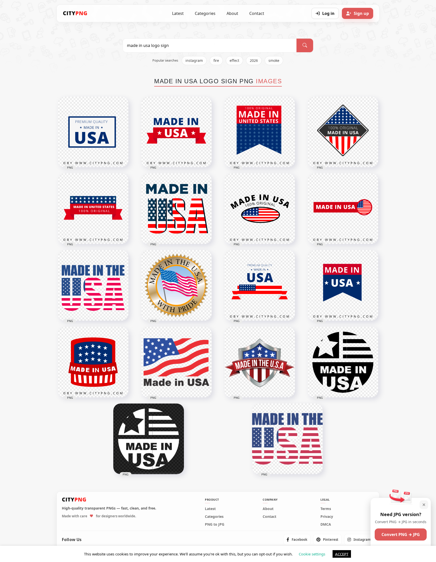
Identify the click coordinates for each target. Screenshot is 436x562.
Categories (205, 13)
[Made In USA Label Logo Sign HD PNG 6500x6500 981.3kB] (93, 362)
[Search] (304, 45)
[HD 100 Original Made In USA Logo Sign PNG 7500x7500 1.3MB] (343, 132)
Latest (178, 13)
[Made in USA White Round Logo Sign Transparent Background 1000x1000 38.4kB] (148, 439)
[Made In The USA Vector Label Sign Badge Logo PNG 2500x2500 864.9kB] (176, 285)
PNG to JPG (214, 524)
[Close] (424, 504)
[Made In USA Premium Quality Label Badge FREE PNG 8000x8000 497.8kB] (259, 285)
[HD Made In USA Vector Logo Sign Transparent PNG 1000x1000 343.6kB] (176, 362)
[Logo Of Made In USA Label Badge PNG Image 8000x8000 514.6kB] (343, 208)
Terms (325, 508)
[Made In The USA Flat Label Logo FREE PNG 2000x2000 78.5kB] (93, 285)
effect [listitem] (234, 60)
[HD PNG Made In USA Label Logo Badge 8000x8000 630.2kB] (343, 285)
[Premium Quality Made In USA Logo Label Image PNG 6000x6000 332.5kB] (93, 132)
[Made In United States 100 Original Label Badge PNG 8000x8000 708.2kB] (93, 208)
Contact (256, 13)
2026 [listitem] (254, 60)
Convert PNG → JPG (401, 534)
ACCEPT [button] (341, 553)
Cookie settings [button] (312, 553)
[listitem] (297, 539)
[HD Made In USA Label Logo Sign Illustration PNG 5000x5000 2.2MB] (259, 362)
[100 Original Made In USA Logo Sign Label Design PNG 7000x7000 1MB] (259, 132)
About (232, 13)
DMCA (325, 524)
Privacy (326, 516)
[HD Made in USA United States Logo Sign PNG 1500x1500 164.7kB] (287, 439)
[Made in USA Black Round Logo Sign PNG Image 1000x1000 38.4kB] (343, 362)
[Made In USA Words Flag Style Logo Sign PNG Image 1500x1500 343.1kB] (176, 208)
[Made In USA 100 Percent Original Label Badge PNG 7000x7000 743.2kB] (259, 208)
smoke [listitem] (273, 60)
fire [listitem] (216, 60)
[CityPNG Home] (75, 13)
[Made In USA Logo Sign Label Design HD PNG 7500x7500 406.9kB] (176, 132)
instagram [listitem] (194, 60)
